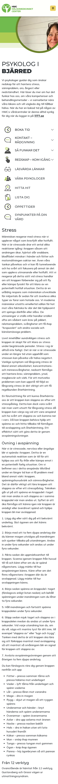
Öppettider (25, 206)
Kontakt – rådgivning (25, 140)
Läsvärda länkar (29, 169)
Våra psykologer (30, 178)
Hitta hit (22, 188)
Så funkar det (27, 150)
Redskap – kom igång (32, 159)
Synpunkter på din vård (31, 217)
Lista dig (22, 197)
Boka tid (22, 129)
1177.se (39, 116)
